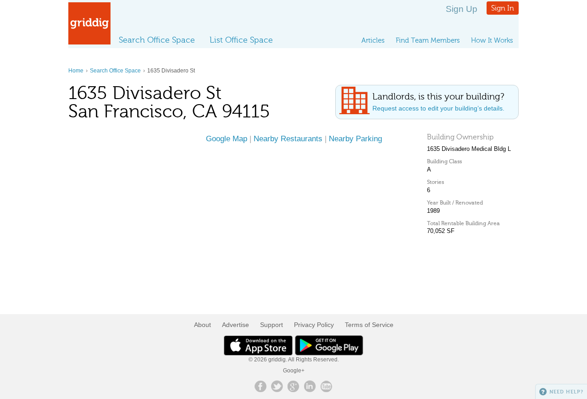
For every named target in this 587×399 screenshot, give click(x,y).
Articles (373, 40)
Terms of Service (369, 324)
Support (271, 324)
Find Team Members (428, 40)
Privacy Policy (314, 324)
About (202, 324)
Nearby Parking (355, 138)
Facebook (260, 386)
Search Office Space (157, 39)
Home (75, 70)
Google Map (226, 138)
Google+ (294, 370)
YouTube (326, 386)
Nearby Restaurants (288, 138)
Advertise (235, 324)
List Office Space (241, 39)
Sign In (502, 8)
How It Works (492, 40)
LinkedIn (310, 386)
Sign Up (461, 9)
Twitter (277, 386)
